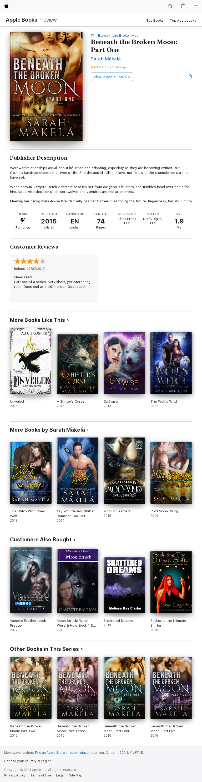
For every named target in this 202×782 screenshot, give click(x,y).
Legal (60, 775)
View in (110, 77)
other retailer (80, 753)
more (188, 201)
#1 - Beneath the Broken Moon (115, 35)
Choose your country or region (28, 761)
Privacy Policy (15, 775)
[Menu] (195, 6)
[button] (170, 6)
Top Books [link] (155, 20)
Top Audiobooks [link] (183, 20)
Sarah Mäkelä (106, 58)
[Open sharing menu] (190, 76)
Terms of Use (40, 775)
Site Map (75, 775)
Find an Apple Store (50, 753)
